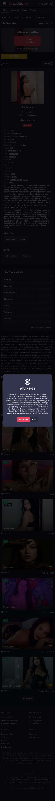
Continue (23, 419)
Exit (34, 419)
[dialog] (27, 400)
